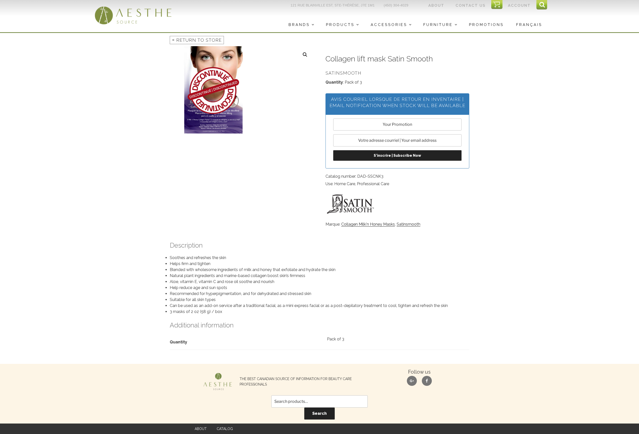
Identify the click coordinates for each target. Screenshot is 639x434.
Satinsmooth (408, 224)
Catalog (225, 429)
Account (519, 5)
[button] (305, 54)
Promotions (486, 24)
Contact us (470, 5)
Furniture (438, 24)
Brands (299, 24)
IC (498, 4)
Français (529, 24)
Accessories (389, 24)
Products (340, 24)
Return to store (197, 40)
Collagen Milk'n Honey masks (368, 224)
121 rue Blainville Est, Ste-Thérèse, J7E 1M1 (333, 5)
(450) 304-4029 (396, 5)
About (436, 5)
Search (319, 413)
